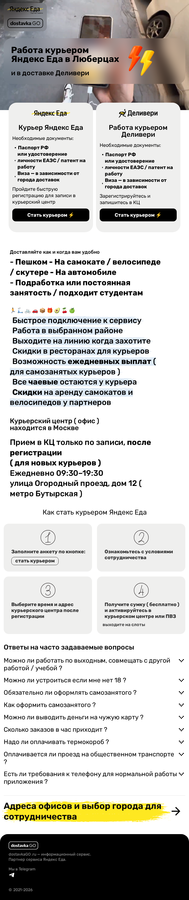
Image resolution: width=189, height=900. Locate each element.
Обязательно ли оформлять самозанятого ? (70, 692)
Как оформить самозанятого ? (50, 705)
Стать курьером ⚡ (50, 215)
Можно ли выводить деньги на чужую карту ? (73, 717)
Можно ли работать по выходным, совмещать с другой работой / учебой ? (87, 664)
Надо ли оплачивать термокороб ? (56, 742)
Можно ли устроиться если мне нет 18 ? (65, 680)
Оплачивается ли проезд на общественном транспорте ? (89, 758)
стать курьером (35, 561)
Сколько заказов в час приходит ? (55, 729)
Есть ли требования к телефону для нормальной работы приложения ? (90, 777)
